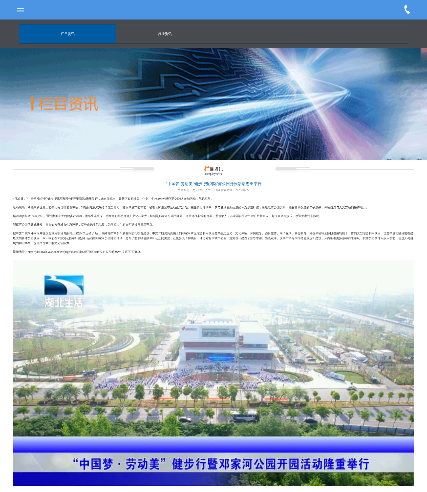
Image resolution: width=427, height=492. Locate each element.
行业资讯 (165, 34)
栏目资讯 (68, 34)
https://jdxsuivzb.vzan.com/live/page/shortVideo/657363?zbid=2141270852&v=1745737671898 (84, 252)
